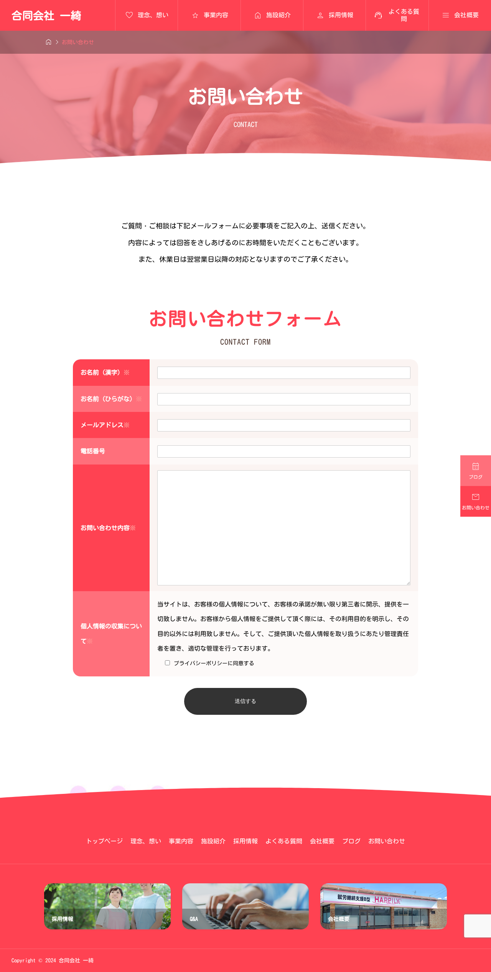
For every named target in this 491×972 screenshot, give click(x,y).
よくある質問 (283, 841)
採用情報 (245, 841)
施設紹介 (213, 841)
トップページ (104, 841)
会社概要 (322, 841)
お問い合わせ (386, 841)
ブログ (351, 841)
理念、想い (145, 841)
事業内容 (181, 841)
